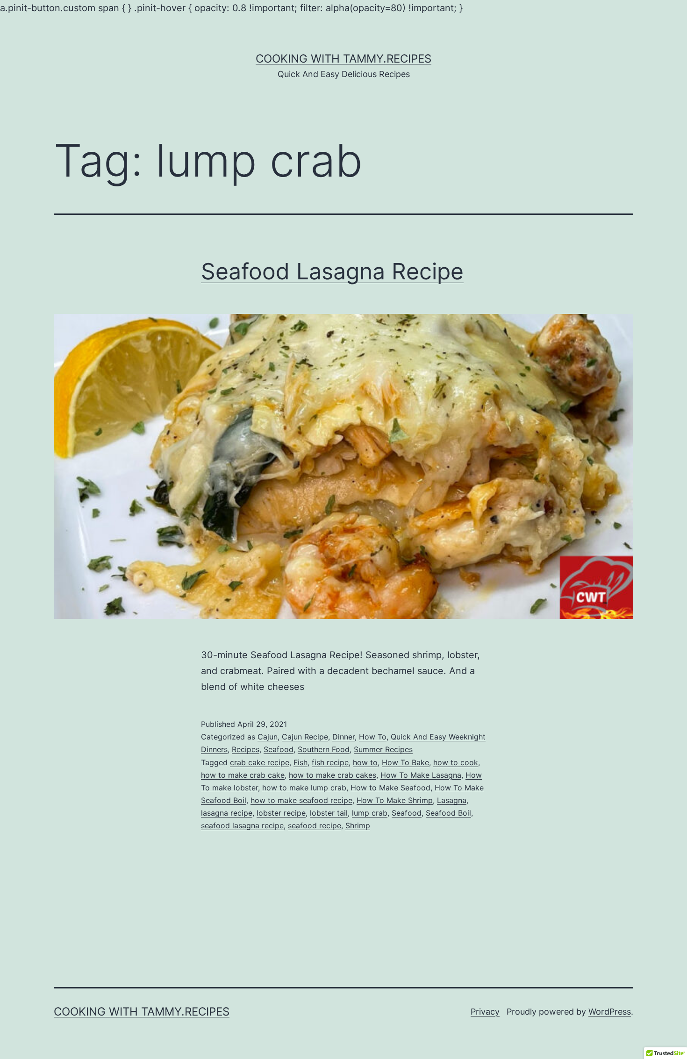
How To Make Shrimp (395, 800)
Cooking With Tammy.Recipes (343, 58)
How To (372, 736)
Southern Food (324, 749)
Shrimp (357, 825)
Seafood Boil (448, 812)
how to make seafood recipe (301, 800)
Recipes (245, 749)
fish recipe (330, 762)
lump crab (369, 812)
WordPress (609, 1011)
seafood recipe (314, 825)
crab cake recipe (259, 762)
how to (365, 762)
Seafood (278, 749)
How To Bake (405, 762)
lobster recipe (281, 812)
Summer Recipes (383, 749)
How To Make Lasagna (420, 775)
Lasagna (451, 800)
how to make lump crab (304, 787)
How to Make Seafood (390, 787)
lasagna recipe (226, 812)
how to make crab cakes (332, 775)
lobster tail (329, 812)
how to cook (455, 762)
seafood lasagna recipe (242, 825)
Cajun (268, 736)
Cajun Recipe (305, 736)
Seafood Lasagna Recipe (332, 271)
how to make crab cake (243, 775)
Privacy (485, 1011)
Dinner (343, 736)
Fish (300, 762)
